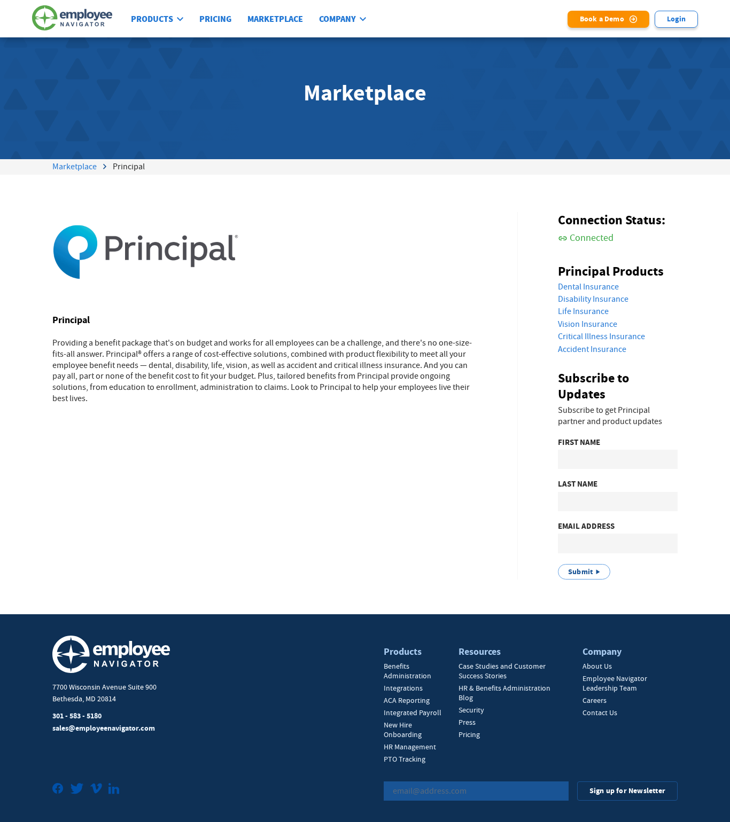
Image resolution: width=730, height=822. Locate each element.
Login (676, 19)
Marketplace (275, 19)
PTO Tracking (404, 759)
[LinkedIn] (113, 789)
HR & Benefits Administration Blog (504, 692)
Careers (595, 700)
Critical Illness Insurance (601, 336)
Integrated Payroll (412, 712)
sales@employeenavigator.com (103, 728)
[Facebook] (58, 789)
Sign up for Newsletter (627, 791)
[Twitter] (77, 789)
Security (471, 710)
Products (152, 19)
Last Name (577, 484)
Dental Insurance (588, 287)
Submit (580, 572)
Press (467, 722)
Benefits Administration (407, 670)
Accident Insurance (592, 349)
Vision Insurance (587, 324)
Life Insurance (583, 311)
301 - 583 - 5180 (77, 716)
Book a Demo (602, 19)
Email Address (586, 526)
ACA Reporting (407, 700)
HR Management (410, 746)
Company (337, 19)
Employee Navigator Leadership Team (615, 683)
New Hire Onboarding (403, 729)
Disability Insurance (593, 299)
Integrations (403, 688)
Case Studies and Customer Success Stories (502, 670)
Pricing (215, 19)
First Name (579, 442)
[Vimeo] (96, 789)
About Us (597, 666)
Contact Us (600, 712)
